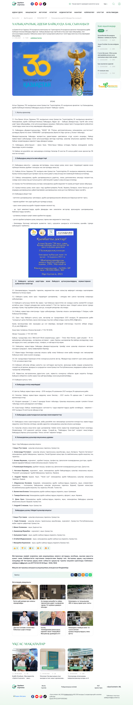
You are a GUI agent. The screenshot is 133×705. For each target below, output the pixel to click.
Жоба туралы (43, 687)
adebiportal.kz (36, 38)
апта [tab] (101, 30)
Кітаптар (53, 12)
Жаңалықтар (31, 12)
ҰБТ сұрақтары (98, 687)
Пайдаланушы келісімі (69, 687)
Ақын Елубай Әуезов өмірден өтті (108, 45)
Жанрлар (78, 12)
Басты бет (15, 18)
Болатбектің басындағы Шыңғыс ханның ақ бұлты (107, 36)
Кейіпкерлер (89, 12)
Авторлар (43, 12)
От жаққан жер (103, 71)
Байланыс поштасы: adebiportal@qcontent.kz (112, 696)
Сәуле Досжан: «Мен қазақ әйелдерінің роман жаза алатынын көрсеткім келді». (107, 55)
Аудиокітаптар (65, 12)
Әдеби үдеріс (17, 12)
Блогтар (100, 12)
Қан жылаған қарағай (105, 64)
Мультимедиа (112, 12)
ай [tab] (107, 30)
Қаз (105, 4)
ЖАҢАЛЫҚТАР (42, 18)
